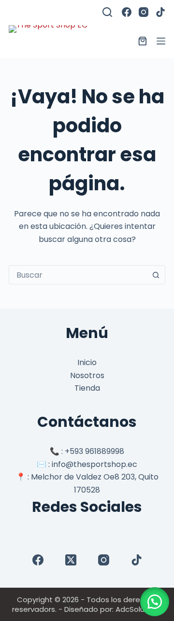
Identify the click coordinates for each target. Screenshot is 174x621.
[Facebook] (126, 12)
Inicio (87, 362)
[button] (154, 601)
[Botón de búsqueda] (155, 275)
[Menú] (161, 41)
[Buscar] (107, 12)
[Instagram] (143, 12)
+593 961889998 (94, 451)
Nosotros (87, 375)
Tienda (87, 388)
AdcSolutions (139, 609)
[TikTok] (160, 12)
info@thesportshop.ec (94, 464)
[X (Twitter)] (70, 559)
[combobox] (77, 274)
